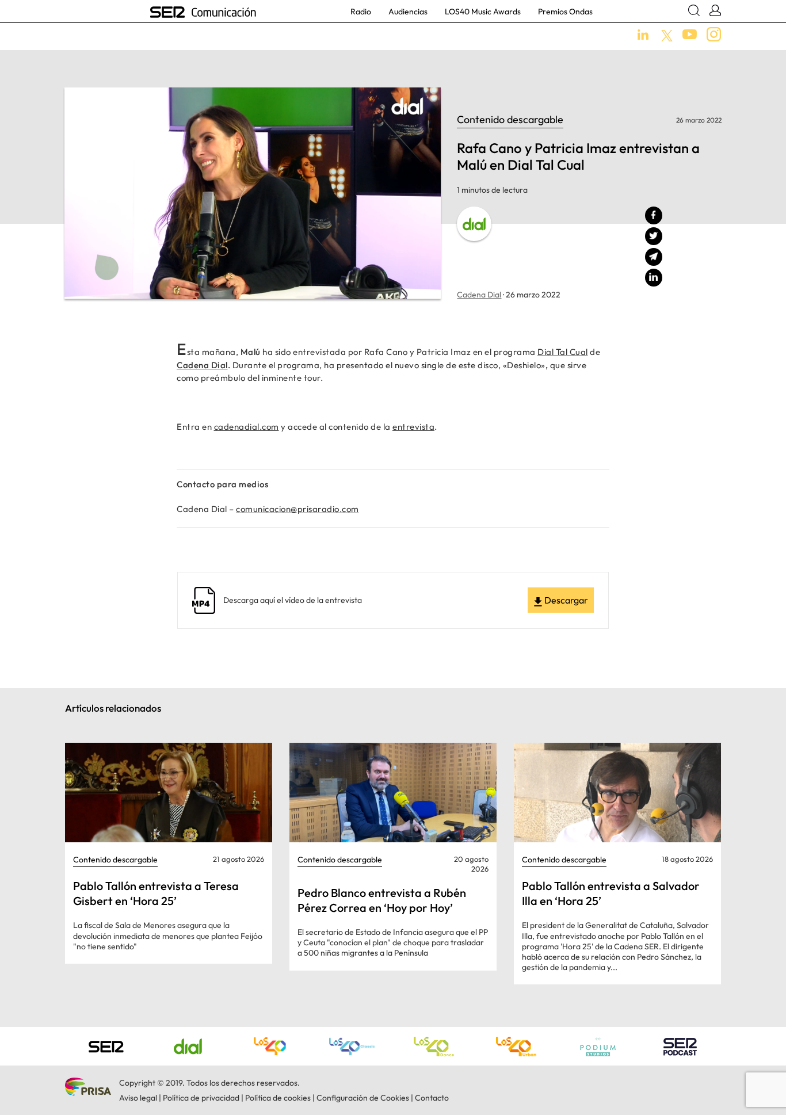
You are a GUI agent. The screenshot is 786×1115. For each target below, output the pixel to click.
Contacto (432, 1098)
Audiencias (408, 11)
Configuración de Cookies (362, 1098)
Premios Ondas (565, 11)
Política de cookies (278, 1098)
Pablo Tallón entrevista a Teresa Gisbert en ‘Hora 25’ (156, 893)
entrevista (413, 426)
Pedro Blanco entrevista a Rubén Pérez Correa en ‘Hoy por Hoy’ (381, 900)
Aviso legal (138, 1098)
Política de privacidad (201, 1098)
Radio (360, 11)
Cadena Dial (479, 294)
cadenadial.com (246, 426)
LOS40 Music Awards (483, 11)
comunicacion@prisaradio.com (297, 508)
